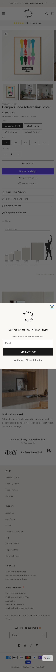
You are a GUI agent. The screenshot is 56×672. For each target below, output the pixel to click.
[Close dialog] (52, 307)
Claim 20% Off (28, 352)
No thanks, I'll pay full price (28, 360)
